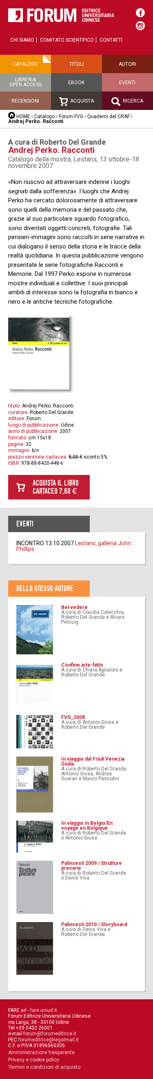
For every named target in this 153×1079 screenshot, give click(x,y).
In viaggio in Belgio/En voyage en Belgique (87, 825)
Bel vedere (74, 607)
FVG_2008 (73, 717)
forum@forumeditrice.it (49, 1033)
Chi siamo (22, 40)
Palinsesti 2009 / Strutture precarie (91, 865)
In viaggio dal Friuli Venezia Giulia (92, 761)
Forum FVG (71, 116)
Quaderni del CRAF (108, 116)
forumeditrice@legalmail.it (48, 1040)
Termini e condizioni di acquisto (44, 1067)
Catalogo (25, 64)
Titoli (76, 64)
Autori (127, 64)
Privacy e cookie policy (33, 1060)
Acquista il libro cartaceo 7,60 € (56, 487)
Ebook (76, 82)
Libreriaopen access (25, 82)
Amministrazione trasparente (41, 1052)
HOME (23, 116)
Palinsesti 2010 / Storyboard (94, 924)
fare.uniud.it (43, 1010)
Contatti (111, 40)
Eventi (127, 82)
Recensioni (25, 101)
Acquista (81, 101)
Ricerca (132, 101)
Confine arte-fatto (82, 665)
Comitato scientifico (67, 40)
